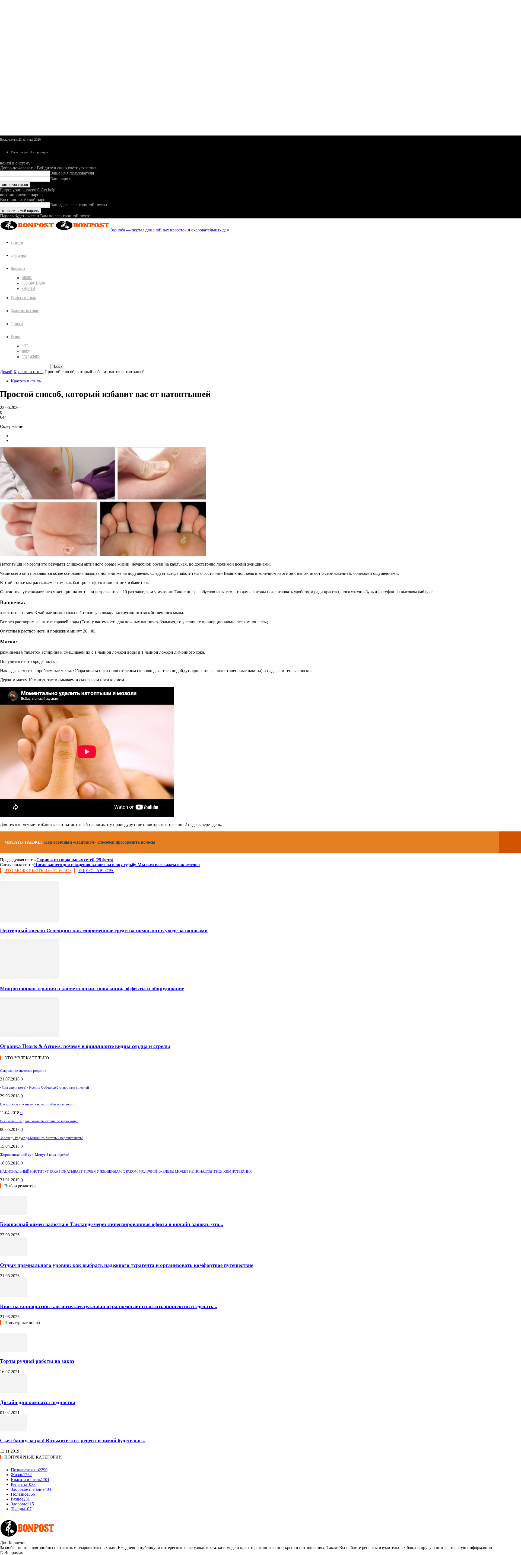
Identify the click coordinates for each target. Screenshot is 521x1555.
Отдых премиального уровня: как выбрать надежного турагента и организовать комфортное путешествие (126, 1265)
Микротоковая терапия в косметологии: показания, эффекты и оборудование (92, 988)
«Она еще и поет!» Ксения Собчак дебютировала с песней (44, 1087)
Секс (25, 346)
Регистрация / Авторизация (29, 152)
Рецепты (28, 288)
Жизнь (27, 277)
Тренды (17, 323)
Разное (16, 336)
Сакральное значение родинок (23, 1071)
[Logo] (27, 230)
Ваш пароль (61, 178)
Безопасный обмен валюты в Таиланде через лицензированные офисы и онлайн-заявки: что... (111, 1224)
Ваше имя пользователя (72, 173)
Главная (17, 242)
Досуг (26, 351)
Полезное (18, 268)
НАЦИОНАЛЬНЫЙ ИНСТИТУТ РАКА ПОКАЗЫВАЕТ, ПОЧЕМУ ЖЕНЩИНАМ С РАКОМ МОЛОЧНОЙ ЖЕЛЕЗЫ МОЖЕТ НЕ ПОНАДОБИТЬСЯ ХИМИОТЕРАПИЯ (126, 1171)
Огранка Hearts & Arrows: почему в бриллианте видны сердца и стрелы (85, 1046)
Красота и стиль (23, 297)
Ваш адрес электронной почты (78, 204)
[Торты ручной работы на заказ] (13, 1350)
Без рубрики (31, 356)
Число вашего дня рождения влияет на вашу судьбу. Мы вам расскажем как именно (117, 864)
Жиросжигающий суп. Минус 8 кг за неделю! (34, 1155)
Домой (6, 371)
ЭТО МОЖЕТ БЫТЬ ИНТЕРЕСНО (37, 870)
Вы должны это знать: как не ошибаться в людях (37, 1104)
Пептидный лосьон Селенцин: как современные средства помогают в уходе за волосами (104, 930)
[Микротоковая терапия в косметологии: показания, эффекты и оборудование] (29, 978)
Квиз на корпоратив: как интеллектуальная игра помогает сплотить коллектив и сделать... (108, 1306)
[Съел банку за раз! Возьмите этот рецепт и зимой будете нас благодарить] (13, 1430)
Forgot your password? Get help (27, 190)
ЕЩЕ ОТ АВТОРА (96, 870)
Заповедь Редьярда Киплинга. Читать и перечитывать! (41, 1138)
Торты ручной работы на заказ (37, 1361)
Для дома (18, 255)
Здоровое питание (25, 310)
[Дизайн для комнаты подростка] (13, 1391)
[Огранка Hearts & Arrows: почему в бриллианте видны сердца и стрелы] (29, 1036)
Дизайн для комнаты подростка (37, 1402)
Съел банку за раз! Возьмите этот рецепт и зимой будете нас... (72, 1440)
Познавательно (33, 283)
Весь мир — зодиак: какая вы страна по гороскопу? (39, 1121)
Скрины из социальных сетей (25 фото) (74, 859)
